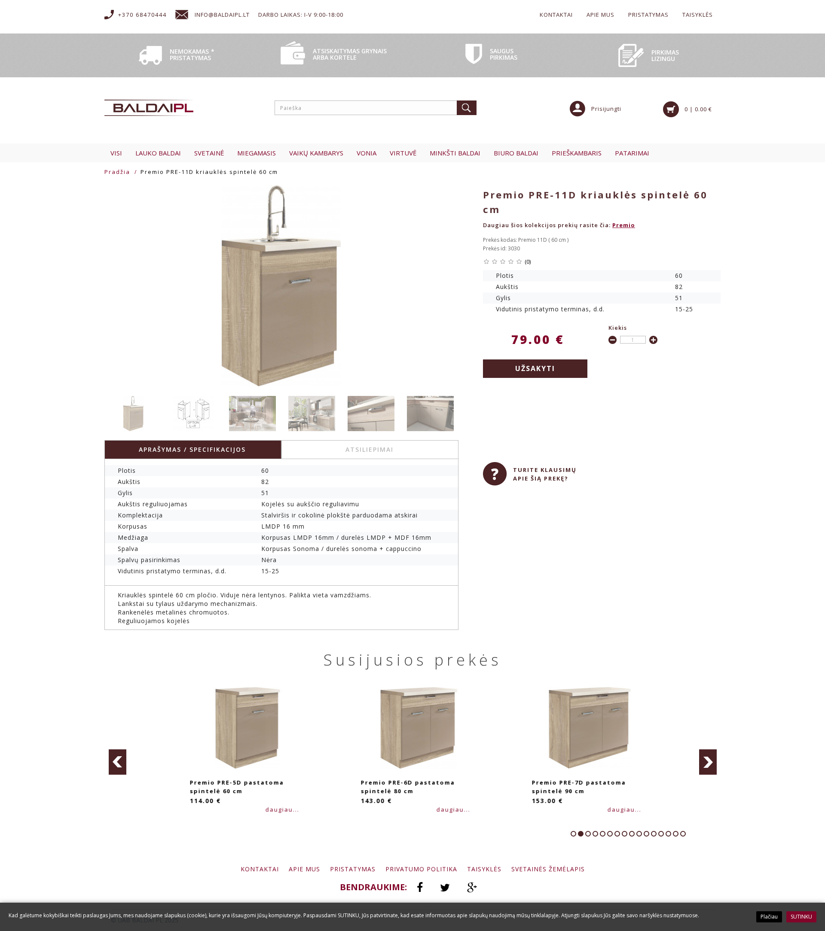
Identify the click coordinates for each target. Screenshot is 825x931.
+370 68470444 (142, 14)
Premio (623, 225)
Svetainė (209, 153)
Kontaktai (556, 14)
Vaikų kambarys (316, 153)
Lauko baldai (158, 153)
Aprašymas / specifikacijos (192, 449)
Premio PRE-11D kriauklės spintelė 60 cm (209, 172)
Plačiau (769, 916)
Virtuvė (403, 153)
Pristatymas (648, 14)
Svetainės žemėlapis (548, 869)
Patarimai (632, 153)
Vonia (366, 153)
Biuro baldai (516, 153)
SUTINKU (801, 916)
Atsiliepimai (369, 449)
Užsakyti (535, 368)
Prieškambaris (577, 153)
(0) (528, 261)
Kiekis (617, 328)
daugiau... (278, 809)
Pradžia (117, 172)
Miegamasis (256, 153)
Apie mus (600, 14)
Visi (116, 153)
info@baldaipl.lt (222, 14)
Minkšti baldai (455, 153)
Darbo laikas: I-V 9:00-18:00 (300, 14)
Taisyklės (697, 14)
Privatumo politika (421, 869)
